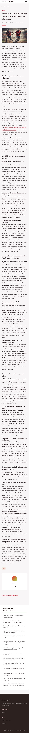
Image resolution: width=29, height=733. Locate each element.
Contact (4, 723)
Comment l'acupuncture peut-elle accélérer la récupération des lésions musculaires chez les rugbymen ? (14, 642)
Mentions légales (6, 720)
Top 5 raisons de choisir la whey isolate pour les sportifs (14, 679)
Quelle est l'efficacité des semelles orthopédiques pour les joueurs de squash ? (13, 621)
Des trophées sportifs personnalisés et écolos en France (14, 626)
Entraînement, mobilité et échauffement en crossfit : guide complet (13, 664)
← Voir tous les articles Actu (10, 595)
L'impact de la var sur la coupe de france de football (14, 636)
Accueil (3, 6)
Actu (7, 6)
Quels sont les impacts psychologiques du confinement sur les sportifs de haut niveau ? (14, 684)
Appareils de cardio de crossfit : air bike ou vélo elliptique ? (13, 674)
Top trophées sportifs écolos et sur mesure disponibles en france (13, 669)
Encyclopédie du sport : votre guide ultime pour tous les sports (13, 616)
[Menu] (25, 1)
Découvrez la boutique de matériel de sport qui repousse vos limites (13, 658)
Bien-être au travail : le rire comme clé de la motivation (14, 653)
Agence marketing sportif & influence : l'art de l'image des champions (14, 631)
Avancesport (8, 2)
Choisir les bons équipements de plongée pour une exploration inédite (13, 648)
